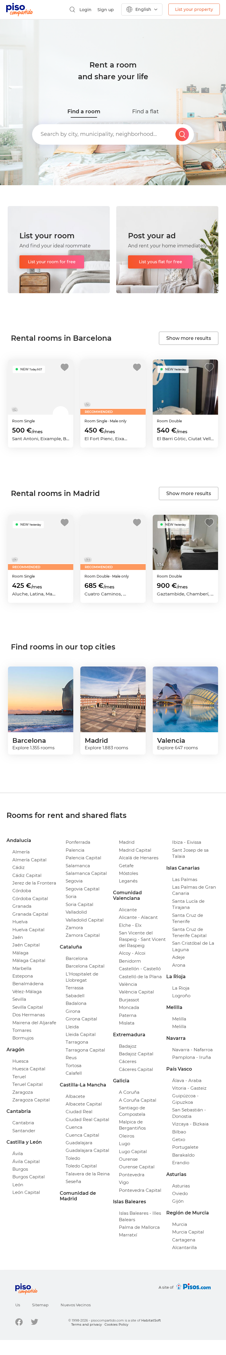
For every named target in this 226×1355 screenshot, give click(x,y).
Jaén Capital (26, 945)
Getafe (126, 865)
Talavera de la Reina (88, 1174)
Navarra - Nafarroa (192, 1049)
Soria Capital (79, 904)
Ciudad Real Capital (87, 1119)
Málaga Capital (28, 960)
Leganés (128, 881)
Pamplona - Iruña (191, 1057)
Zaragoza (22, 1092)
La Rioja (181, 988)
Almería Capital (29, 860)
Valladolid (76, 912)
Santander (23, 1130)
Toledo (73, 1158)
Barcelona (77, 958)
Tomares (21, 1030)
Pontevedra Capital (140, 1190)
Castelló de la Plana (140, 976)
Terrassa (75, 987)
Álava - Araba (187, 1080)
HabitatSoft (151, 1320)
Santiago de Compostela (132, 1111)
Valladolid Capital (85, 920)
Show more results (188, 338)
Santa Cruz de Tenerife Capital (189, 932)
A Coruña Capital (137, 1100)
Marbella (21, 968)
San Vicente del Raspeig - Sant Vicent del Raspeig (142, 939)
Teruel (19, 1076)
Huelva (20, 921)
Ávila (17, 1153)
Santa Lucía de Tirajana (188, 904)
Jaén (17, 937)
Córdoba (21, 890)
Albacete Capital (84, 1104)
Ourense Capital (136, 1167)
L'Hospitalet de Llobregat (82, 977)
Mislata (126, 1023)
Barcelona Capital (85, 966)
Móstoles (128, 873)
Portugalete (185, 1147)
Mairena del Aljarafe (34, 1022)
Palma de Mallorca (139, 1227)
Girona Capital (81, 1019)
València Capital (136, 992)
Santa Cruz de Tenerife (187, 918)
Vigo (124, 1182)
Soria (71, 896)
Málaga (20, 953)
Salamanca (78, 865)
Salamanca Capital (86, 873)
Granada (21, 906)
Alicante (128, 909)
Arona (178, 965)
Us (17, 1304)
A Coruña (129, 1092)
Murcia (179, 1224)
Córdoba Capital (30, 898)
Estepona (22, 976)
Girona (73, 1011)
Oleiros (126, 1136)
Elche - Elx (130, 925)
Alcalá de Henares (138, 857)
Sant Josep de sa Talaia (190, 853)
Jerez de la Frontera (34, 883)
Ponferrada (78, 842)
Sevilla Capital (27, 1007)
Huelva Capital (28, 929)
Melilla (179, 1019)
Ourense (128, 1159)
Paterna (128, 1015)
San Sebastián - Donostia (189, 1113)
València (128, 984)
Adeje (178, 957)
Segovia (74, 881)
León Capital (26, 1192)
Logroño (181, 995)
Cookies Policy (116, 1324)
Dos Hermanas (28, 1014)
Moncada (129, 1007)
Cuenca (74, 1127)
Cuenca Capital (82, 1135)
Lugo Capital (133, 1151)
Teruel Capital (27, 1084)
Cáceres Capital (136, 1069)
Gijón (178, 1201)
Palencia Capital (83, 857)
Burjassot (129, 1000)
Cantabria (23, 1122)
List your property (194, 9)
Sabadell (75, 995)
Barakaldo (183, 1155)
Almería (21, 852)
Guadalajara (79, 1142)
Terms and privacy (86, 1324)
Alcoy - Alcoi (132, 953)
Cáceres (127, 1061)
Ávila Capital (26, 1161)
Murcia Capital (188, 1232)
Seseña (73, 1181)
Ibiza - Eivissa (186, 842)
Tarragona (77, 1042)
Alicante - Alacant (138, 917)
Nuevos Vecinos (76, 1304)
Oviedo (180, 1193)
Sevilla (19, 999)
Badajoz (128, 1046)
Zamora (74, 927)
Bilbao (179, 1132)
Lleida (72, 1027)
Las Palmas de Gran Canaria (194, 890)
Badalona (76, 1003)
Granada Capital (30, 914)
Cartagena (183, 1240)
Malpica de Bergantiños (132, 1125)
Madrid (126, 842)
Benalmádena (28, 983)
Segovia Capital (82, 889)
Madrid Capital (135, 850)
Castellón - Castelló (140, 968)
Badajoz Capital (136, 1054)
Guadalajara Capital (87, 1150)
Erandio (180, 1162)
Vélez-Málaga (27, 991)
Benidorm (130, 961)
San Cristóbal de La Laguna (193, 946)
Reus (71, 1057)
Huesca (20, 1061)
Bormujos (23, 1038)
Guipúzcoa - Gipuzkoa (185, 1099)
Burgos (20, 1169)
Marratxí (128, 1235)
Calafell (74, 1073)
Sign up (105, 9)
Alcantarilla (184, 1247)
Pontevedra (131, 1174)
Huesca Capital (28, 1068)
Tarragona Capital (85, 1050)
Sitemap (40, 1304)
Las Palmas (184, 879)
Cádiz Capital (26, 875)
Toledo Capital (81, 1166)
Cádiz (18, 867)
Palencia (75, 850)
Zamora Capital (83, 935)
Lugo (124, 1143)
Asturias (181, 1186)
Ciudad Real (79, 1111)
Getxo (178, 1139)
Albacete (75, 1096)
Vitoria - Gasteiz (189, 1088)
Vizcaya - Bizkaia (190, 1124)
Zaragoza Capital (31, 1100)
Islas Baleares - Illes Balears (140, 1216)
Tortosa (74, 1065)
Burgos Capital (28, 1176)
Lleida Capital (81, 1034)
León (17, 1184)
